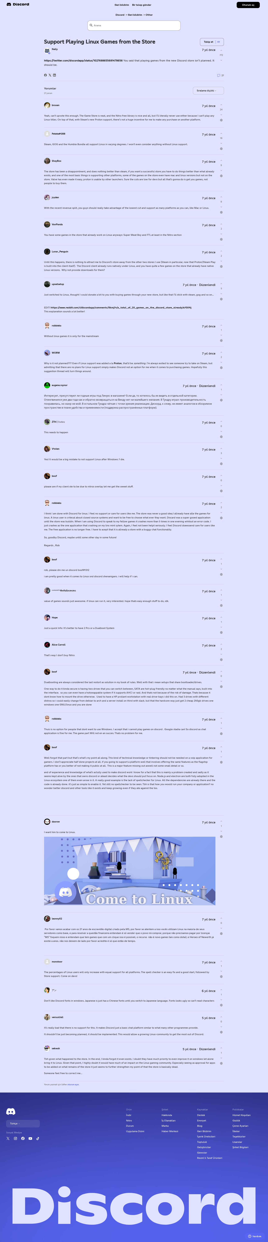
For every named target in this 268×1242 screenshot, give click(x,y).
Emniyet (201, 1120)
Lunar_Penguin (60, 252)
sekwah (56, 1048)
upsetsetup (58, 284)
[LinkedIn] (54, 75)
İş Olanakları (169, 1120)
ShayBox (56, 161)
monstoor (57, 962)
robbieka (56, 326)
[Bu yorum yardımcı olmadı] (221, 114)
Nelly (55, 49)
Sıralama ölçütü (206, 90)
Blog (199, 1126)
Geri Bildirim (204, 1131)
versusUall (57, 1017)
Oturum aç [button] (248, 5)
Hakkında (167, 1115)
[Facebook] (45, 75)
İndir (128, 1115)
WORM (56, 353)
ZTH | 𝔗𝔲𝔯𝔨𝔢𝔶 (58, 422)
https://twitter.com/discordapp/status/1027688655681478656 (83, 60)
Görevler (202, 1153)
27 (222, 75)
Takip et (208, 42)
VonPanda (57, 224)
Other (149, 15)
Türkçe (14, 1123)
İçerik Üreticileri (206, 1136)
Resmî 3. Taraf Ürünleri (209, 1158)
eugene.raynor (59, 385)
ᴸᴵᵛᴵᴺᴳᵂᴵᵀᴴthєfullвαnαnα (64, 590)
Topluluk (202, 1142)
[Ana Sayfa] (18, 5)
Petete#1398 (58, 134)
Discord (120, 15)
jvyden (55, 197)
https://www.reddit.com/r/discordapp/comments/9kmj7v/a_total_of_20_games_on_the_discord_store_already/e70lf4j (121, 307)
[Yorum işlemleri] (221, 120)
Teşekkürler (239, 1136)
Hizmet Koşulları (241, 1115)
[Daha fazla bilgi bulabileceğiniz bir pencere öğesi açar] (255, 1236)
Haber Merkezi (170, 1131)
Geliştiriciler (204, 1147)
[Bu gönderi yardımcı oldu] (221, 50)
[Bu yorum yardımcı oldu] (221, 105)
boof (54, 476)
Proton (118, 363)
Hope (55, 617)
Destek (201, 1115)
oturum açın (73, 1085)
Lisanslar (237, 1142)
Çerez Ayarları (240, 1126)
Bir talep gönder (141, 5)
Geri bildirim (122, 5)
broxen (55, 105)
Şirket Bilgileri (240, 1147)
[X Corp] (50, 75)
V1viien (55, 449)
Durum (130, 1126)
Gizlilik (236, 1120)
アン (54, 990)
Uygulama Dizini (135, 1131)
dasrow (56, 822)
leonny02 (57, 919)
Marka (165, 1126)
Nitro (129, 1120)
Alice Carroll (58, 645)
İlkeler (236, 1131)
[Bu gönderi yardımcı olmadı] (221, 60)
